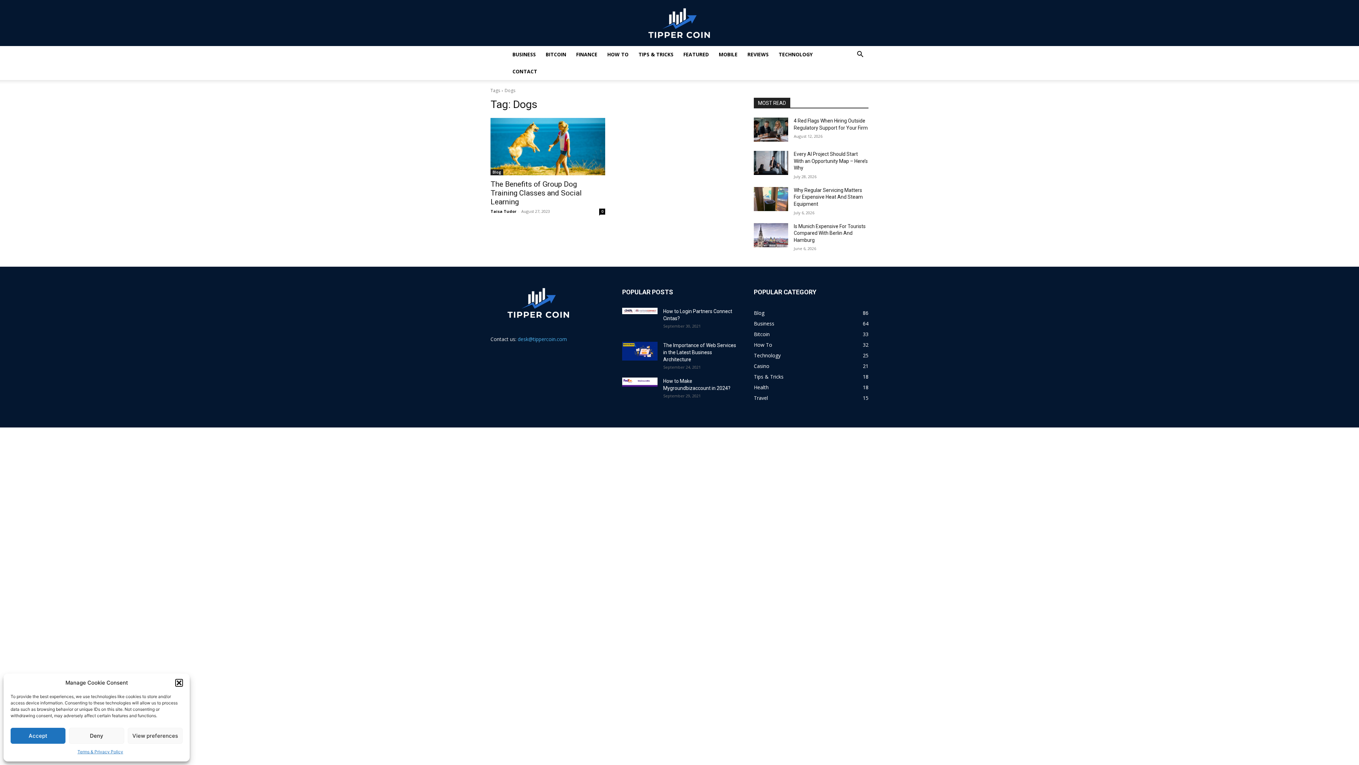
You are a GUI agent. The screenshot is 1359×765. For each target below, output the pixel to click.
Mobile (728, 54)
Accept (38, 735)
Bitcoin (556, 54)
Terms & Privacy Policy (100, 751)
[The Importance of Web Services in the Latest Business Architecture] (640, 351)
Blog (497, 172)
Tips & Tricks (655, 54)
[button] (179, 682)
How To (618, 54)
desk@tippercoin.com (542, 339)
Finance (586, 54)
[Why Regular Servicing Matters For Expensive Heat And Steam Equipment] (771, 199)
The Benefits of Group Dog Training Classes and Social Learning (536, 193)
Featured (696, 54)
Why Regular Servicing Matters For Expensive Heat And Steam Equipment (828, 197)
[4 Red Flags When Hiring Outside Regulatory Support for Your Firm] (771, 130)
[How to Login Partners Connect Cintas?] (640, 311)
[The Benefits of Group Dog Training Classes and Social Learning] (548, 146)
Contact (524, 71)
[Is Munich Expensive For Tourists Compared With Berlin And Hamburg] (771, 235)
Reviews (758, 54)
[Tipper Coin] (679, 23)
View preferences (155, 735)
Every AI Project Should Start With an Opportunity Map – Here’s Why (831, 161)
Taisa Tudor (503, 211)
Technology (796, 54)
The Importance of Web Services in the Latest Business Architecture (699, 352)
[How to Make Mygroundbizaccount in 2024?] (640, 382)
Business (524, 54)
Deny (96, 735)
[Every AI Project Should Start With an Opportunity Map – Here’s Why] (771, 163)
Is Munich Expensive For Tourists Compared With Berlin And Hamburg (830, 233)
